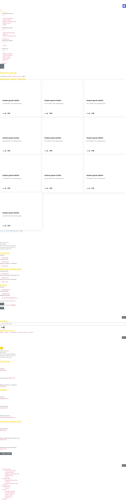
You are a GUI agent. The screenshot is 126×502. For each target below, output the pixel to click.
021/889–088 (3, 370)
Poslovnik (7, 481)
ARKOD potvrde (9, 475)
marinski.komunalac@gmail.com (7, 417)
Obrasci (7, 477)
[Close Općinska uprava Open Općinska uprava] (4, 15)
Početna (10, 76)
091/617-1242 (3, 449)
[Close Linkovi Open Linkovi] (4, 50)
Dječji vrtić (8, 497)
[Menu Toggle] (1, 10)
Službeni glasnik (17, 76)
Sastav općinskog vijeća (11, 480)
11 (17, 231)
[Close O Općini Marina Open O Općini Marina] (4, 42)
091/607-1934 (12, 378)
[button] (124, 6)
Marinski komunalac (10, 491)
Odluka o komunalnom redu (12, 474)
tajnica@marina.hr (4, 398)
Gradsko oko (6, 485)
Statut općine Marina (10, 470)
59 (22, 231)
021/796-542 (3, 386)
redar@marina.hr (4, 407)
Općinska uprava (9, 472)
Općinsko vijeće (6, 478)
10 (14, 231)
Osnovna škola (9, 496)
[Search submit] (3, 327)
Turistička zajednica (10, 492)
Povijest (7, 488)
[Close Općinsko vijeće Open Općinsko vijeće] (4, 29)
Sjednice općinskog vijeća (11, 483)
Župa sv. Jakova (9, 494)
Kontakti (5, 499)
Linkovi (4, 489)
